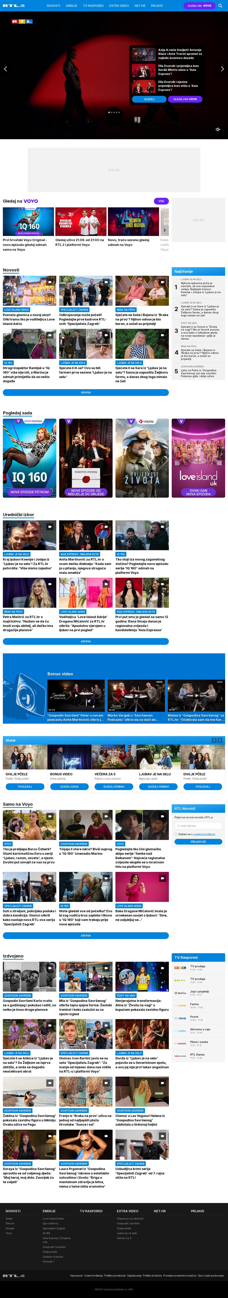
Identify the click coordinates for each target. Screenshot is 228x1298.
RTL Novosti (185, 808)
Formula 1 (48, 1261)
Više (161, 201)
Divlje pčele (50, 1251)
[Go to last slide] (5, 68)
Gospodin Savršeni (54, 1247)
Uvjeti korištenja (93, 1275)
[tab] (109, 112)
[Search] (220, 6)
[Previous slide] (6, 454)
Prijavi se (198, 841)
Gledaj (149, 99)
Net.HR (140, 5)
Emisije (71, 5)
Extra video (119, 5)
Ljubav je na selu (127, 1233)
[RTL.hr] (14, 5)
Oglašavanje (134, 1275)
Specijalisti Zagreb (54, 1228)
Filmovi (10, 1223)
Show (10, 740)
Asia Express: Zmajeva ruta (57, 1240)
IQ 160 (46, 1233)
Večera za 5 (124, 1238)
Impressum (76, 1275)
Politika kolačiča (152, 1275)
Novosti (53, 5)
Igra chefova (50, 1223)
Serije (9, 1218)
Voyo (9, 1233)
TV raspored (93, 5)
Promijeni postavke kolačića (179, 1275)
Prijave (157, 5)
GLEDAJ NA (195, 5)
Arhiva (86, 392)
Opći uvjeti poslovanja (211, 1275)
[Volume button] (218, 129)
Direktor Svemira (53, 1256)
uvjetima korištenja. (204, 834)
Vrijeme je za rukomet (130, 1218)
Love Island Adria (53, 1218)
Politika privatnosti (115, 1275)
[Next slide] (222, 68)
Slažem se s (197, 834)
